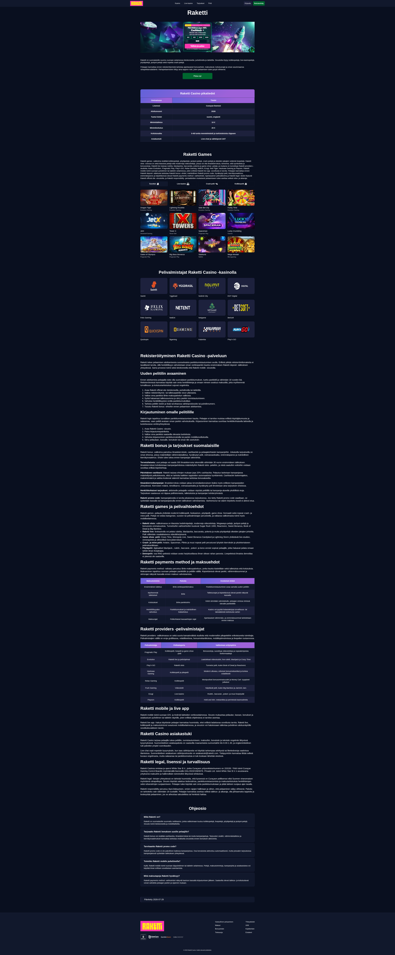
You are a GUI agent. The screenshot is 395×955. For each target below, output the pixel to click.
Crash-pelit (210, 184)
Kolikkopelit (239, 184)
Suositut (152, 184)
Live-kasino (181, 184)
